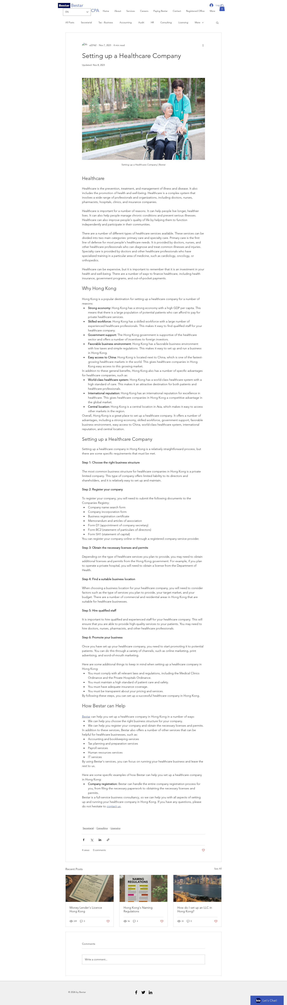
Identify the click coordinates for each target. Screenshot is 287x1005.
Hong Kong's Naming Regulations (138, 909)
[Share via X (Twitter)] (91, 839)
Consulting (166, 22)
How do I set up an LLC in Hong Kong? (194, 909)
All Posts (69, 22)
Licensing (183, 22)
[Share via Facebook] (83, 839)
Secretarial (86, 22)
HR (152, 22)
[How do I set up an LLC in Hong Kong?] (197, 888)
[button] (222, 7)
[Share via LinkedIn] (99, 839)
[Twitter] (143, 992)
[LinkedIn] (150, 992)
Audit (141, 22)
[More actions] (203, 45)
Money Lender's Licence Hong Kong (86, 909)
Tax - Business (105, 22)
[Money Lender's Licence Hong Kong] (90, 888)
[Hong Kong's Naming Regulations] (144, 888)
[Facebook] (136, 992)
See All (218, 868)
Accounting (126, 22)
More (197, 22)
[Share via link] (108, 839)
